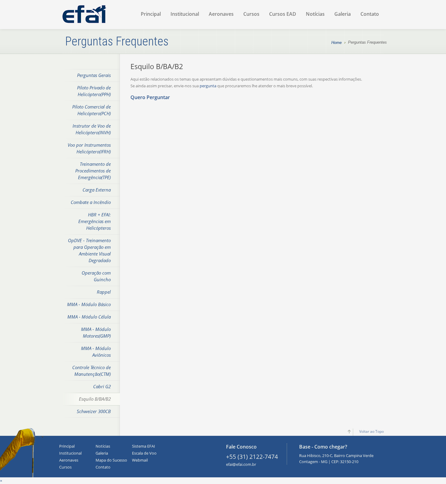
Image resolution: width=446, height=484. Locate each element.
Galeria (342, 14)
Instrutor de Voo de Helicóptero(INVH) (92, 129)
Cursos (251, 14)
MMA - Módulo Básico (89, 304)
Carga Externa (97, 190)
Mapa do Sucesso (111, 460)
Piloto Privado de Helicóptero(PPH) (94, 91)
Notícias (315, 14)
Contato (369, 14)
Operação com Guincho (96, 276)
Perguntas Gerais (94, 75)
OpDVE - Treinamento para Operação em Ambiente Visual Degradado (89, 250)
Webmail (140, 460)
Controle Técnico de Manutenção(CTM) (91, 370)
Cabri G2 (102, 386)
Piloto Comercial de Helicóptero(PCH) (91, 110)
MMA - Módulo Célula (89, 317)
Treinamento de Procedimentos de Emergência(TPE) (93, 170)
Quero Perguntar (150, 97)
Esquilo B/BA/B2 (95, 399)
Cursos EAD (282, 14)
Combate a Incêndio (91, 202)
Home (336, 42)
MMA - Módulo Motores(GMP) (96, 332)
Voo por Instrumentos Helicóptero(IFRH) (89, 148)
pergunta (208, 85)
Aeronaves (221, 14)
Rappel (104, 292)
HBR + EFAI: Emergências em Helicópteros (94, 221)
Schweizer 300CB (94, 411)
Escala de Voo (144, 453)
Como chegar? (330, 446)
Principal (151, 14)
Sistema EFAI (143, 446)
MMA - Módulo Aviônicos (96, 351)
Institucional (185, 14)
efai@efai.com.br (241, 464)
